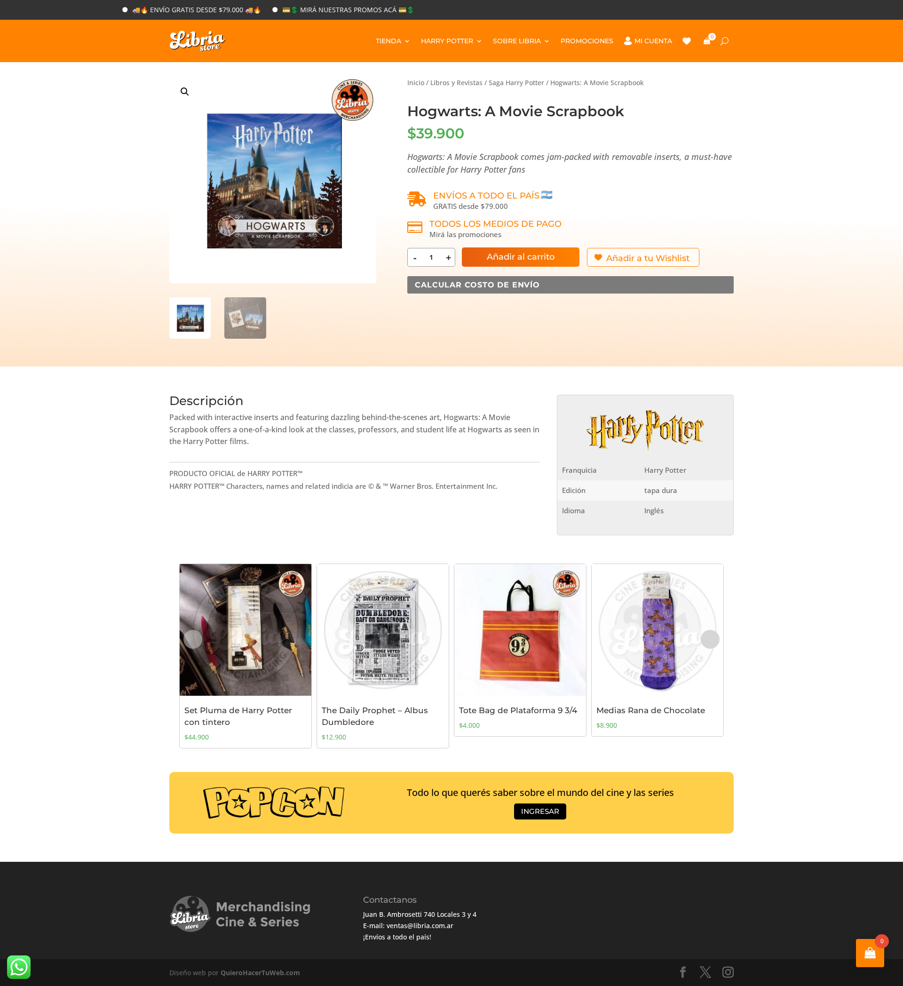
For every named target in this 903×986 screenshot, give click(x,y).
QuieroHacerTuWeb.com (260, 972)
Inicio (415, 82)
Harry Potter (447, 41)
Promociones (587, 41)
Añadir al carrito (520, 257)
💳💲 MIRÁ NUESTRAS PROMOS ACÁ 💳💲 (317, 9)
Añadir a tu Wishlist (647, 258)
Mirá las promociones (465, 234)
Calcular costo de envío (477, 284)
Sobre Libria (517, 41)
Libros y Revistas (456, 82)
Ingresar (540, 811)
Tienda (388, 41)
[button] (184, 91)
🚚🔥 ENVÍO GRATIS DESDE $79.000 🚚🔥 (165, 9)
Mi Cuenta (653, 41)
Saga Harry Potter (516, 82)
